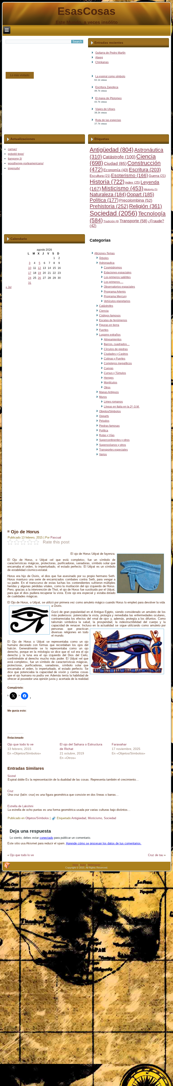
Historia (107, 181)
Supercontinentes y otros (114, 440)
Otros (107, 387)
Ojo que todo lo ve (20, 744)
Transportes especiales (113, 449)
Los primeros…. (113, 282)
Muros (103, 397)
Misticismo (122, 188)
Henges (109, 377)
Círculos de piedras (116, 349)
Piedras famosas (109, 425)
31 (29, 282)
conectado (46, 837)
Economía (115, 170)
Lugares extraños (110, 334)
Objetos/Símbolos (110, 411)
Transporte (133, 221)
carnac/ (12, 149)
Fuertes (103, 330)
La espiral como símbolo (110, 76)
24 (29, 278)
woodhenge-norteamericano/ (25, 163)
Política (104, 200)
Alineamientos (112, 339)
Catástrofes (106, 305)
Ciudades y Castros (116, 353)
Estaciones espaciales (117, 272)
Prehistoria (109, 206)
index (132, 182)
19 (39, 273)
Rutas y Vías (106, 435)
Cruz (10, 791)
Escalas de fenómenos (113, 320)
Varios (103, 454)
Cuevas (108, 368)
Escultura (100, 176)
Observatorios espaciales (119, 286)
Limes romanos (113, 401)
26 (39, 278)
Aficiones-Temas (104, 253)
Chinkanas (102, 62)
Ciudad (115, 163)
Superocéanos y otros (112, 445)
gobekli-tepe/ (16, 154)
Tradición (111, 221)
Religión (145, 206)
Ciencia (104, 310)
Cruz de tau (155, 855)
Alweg (99, 57)
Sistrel (11, 776)
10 (29, 268)
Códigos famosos (110, 315)
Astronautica (106, 262)
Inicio (75, 865)
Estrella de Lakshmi (20, 806)
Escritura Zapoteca (106, 87)
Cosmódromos (113, 267)
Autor (83, 865)
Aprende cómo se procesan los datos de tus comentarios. (103, 843)
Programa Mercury (115, 296)
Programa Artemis (115, 291)
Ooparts (104, 416)
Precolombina (135, 200)
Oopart (140, 194)
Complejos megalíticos (118, 363)
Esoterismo (129, 175)
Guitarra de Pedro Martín (110, 52)
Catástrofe (119, 156)
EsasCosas (86, 11)
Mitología (150, 189)
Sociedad (113, 213)
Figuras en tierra (109, 325)
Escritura (145, 169)
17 (29, 273)
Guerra (157, 176)
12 (39, 268)
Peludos (104, 420)
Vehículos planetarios (117, 301)
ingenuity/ (14, 168)
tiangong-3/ (15, 158)
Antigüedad (112, 149)
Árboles (104, 258)
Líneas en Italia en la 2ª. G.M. (121, 406)
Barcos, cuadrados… (117, 344)
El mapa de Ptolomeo (108, 98)
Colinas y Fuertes (114, 358)
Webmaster (94, 865)
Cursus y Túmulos (115, 373)
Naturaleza (108, 194)
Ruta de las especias (108, 120)
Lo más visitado (19, 75)
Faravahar (119, 744)
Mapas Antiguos (109, 392)
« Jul (8, 287)
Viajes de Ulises (105, 109)
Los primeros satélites (117, 277)
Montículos (110, 382)
